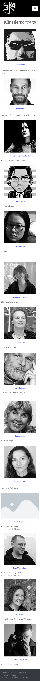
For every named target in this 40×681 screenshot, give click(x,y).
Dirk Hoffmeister (20, 201)
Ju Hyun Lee (20, 247)
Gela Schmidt (20, 614)
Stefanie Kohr (20, 343)
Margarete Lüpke (20, 481)
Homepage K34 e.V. (8, 673)
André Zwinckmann (20, 660)
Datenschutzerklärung (9, 675)
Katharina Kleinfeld (20, 297)
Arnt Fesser (20, 109)
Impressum (22, 673)
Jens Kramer (20, 388)
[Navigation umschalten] (35, 8)
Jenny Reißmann (20, 522)
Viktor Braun (20, 64)
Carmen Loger (20, 436)
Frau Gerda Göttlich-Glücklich (20, 156)
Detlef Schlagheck (20, 568)
